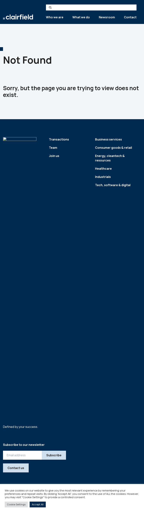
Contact (130, 17)
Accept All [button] (38, 504)
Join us (54, 156)
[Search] (50, 7)
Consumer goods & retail (113, 148)
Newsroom (107, 17)
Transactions (59, 139)
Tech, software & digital (112, 185)
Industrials (103, 177)
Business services (108, 139)
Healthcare (103, 169)
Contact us (16, 468)
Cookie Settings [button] (16, 504)
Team (53, 148)
